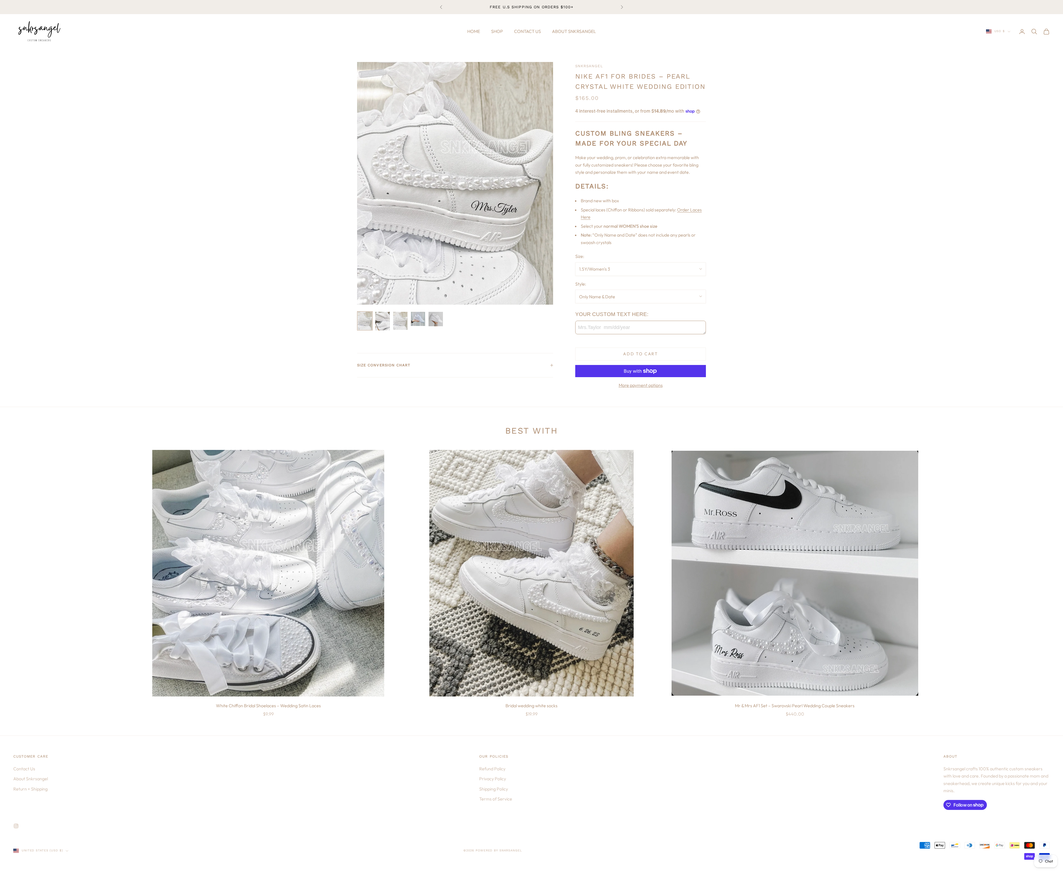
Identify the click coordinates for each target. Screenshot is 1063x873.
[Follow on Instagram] (16, 826)
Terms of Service (495, 799)
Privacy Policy (492, 778)
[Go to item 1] (365, 320)
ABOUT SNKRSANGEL (574, 31)
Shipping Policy (493, 789)
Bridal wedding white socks (531, 705)
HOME (473, 31)
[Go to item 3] (400, 320)
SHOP (497, 31)
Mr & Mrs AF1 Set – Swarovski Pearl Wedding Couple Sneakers (795, 705)
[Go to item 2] (382, 321)
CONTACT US (527, 31)
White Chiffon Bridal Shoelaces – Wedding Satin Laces (268, 705)
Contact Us (24, 768)
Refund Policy (492, 768)
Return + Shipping (30, 789)
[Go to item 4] (418, 319)
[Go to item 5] (435, 319)
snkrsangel (589, 66)
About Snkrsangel (30, 778)
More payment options (641, 385)
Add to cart (640, 353)
